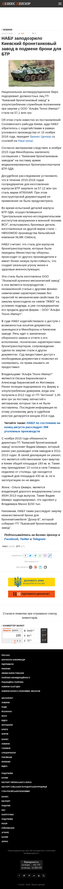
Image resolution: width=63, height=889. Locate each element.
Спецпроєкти (9, 753)
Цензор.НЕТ (7, 698)
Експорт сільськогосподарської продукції (24, 787)
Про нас (6, 655)
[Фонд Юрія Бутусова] (31, 581)
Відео (4, 720)
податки (6, 806)
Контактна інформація (13, 660)
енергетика (8, 815)
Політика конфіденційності (16, 678)
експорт (6, 801)
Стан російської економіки (16, 791)
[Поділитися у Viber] (45, 555)
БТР (20, 546)
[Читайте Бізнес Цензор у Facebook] (19, 875)
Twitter (24, 539)
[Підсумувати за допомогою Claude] (35, 567)
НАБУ (8, 546)
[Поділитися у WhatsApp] (40, 555)
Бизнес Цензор (40, 136)
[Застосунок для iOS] (39, 875)
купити (15, 630)
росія (4, 824)
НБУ (3, 810)
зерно (5, 841)
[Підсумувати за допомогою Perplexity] (40, 567)
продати (7, 630)
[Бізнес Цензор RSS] (44, 875)
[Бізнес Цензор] (16, 4)
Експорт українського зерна (17, 782)
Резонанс (7, 711)
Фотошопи (7, 725)
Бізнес (5, 739)
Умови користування (13, 673)
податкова (7, 819)
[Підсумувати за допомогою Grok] (45, 567)
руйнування (8, 828)
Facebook (11, 539)
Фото (4, 716)
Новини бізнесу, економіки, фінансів (21, 691)
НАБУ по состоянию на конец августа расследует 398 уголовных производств (32, 427)
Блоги (5, 729)
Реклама (6, 669)
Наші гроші (25, 140)
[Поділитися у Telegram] (35, 555)
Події (4, 707)
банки (5, 778)
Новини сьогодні (11, 687)
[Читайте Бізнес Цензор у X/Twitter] (24, 875)
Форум (5, 734)
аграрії (5, 833)
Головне (6, 748)
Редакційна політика (13, 682)
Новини (7, 29)
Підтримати (8, 664)
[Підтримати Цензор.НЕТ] (31, 594)
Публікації (7, 757)
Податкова (7, 773)
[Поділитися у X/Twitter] (30, 555)
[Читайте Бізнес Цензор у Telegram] (29, 875)
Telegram (39, 539)
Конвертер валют (13, 625)
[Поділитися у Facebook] (25, 555)
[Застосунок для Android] (34, 875)
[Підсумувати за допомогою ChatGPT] (30, 567)
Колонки (6, 762)
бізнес (5, 797)
